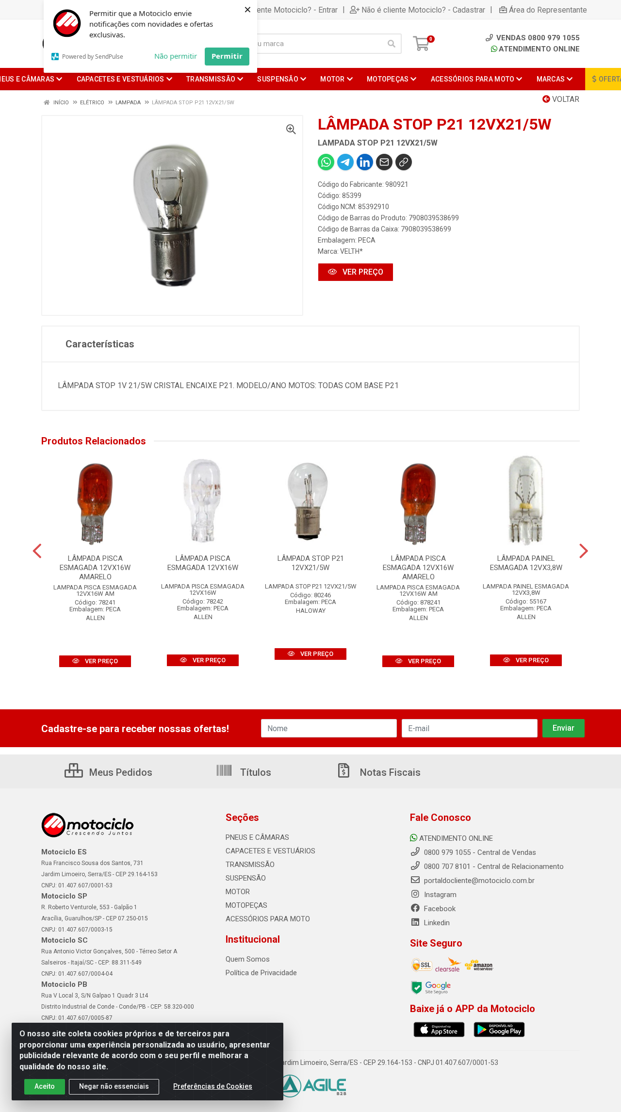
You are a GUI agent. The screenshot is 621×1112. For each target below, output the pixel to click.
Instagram (439, 894)
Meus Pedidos (119, 772)
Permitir (227, 56)
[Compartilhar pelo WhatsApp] (326, 162)
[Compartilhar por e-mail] (384, 162)
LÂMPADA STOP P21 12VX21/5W (311, 563)
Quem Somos (248, 959)
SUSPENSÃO (246, 878)
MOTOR (238, 891)
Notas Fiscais (389, 772)
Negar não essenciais (114, 1086)
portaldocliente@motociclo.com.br (478, 880)
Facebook (439, 908)
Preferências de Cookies (212, 1086)
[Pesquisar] (391, 43)
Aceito (44, 1086)
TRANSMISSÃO (250, 864)
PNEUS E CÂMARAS (257, 837)
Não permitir (175, 56)
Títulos (254, 772)
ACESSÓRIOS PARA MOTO (268, 919)
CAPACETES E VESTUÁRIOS (270, 851)
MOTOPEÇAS (246, 905)
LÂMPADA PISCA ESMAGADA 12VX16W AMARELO (95, 567)
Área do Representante (548, 10)
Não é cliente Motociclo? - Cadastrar (423, 10)
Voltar (564, 99)
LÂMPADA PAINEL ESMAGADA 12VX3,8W (526, 563)
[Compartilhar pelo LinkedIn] (365, 162)
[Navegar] (37, 551)
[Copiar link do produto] (403, 162)
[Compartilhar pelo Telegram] (345, 162)
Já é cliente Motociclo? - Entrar (285, 10)
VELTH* (351, 251)
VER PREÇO (362, 272)
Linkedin (436, 922)
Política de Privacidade (261, 972)
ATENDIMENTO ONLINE (539, 49)
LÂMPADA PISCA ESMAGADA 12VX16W (202, 563)
